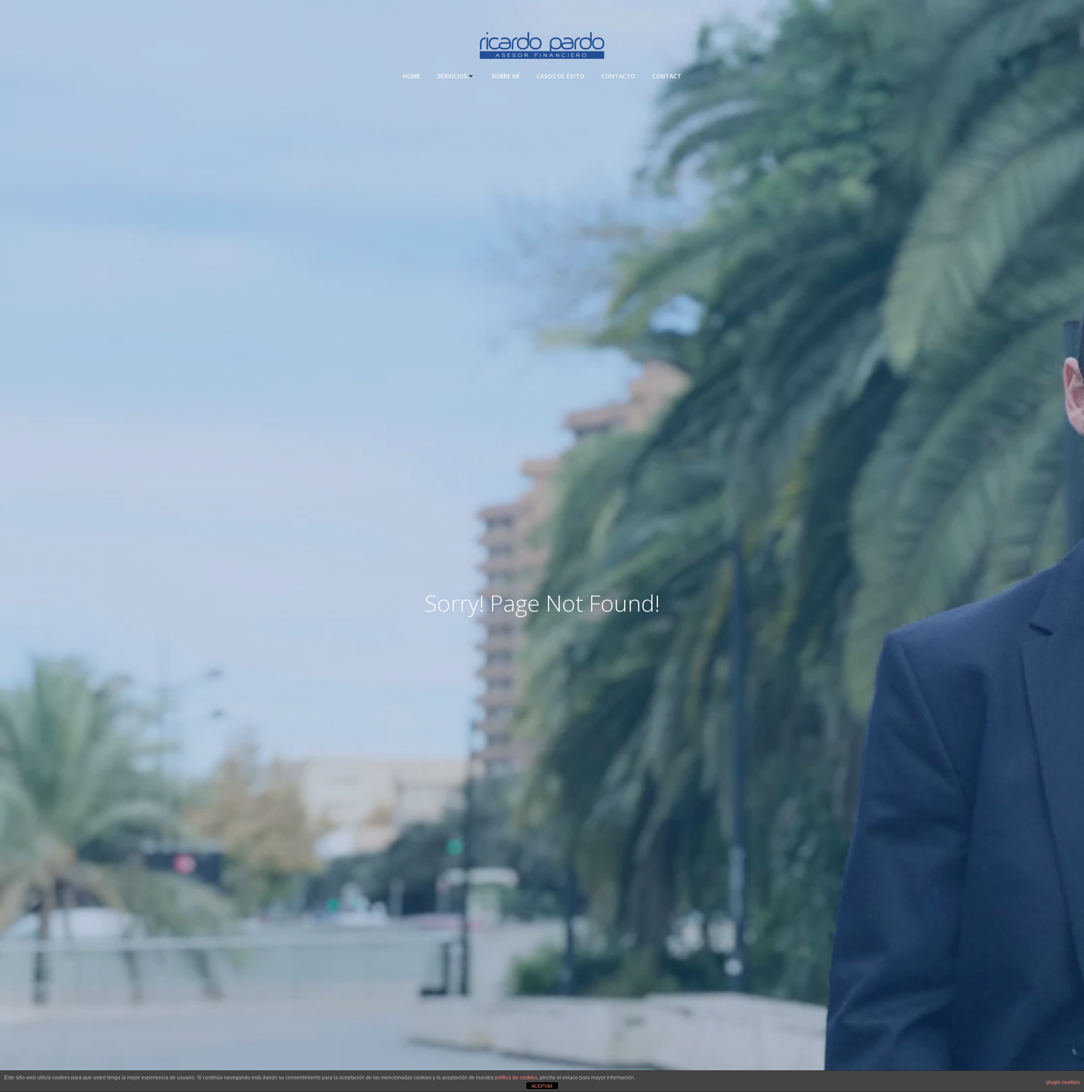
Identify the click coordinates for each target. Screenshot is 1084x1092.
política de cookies (516, 1078)
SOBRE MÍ (506, 76)
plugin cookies (1063, 1082)
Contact (666, 76)
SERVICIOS (452, 76)
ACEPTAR (542, 1086)
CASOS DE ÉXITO (560, 76)
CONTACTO (618, 76)
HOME (411, 76)
